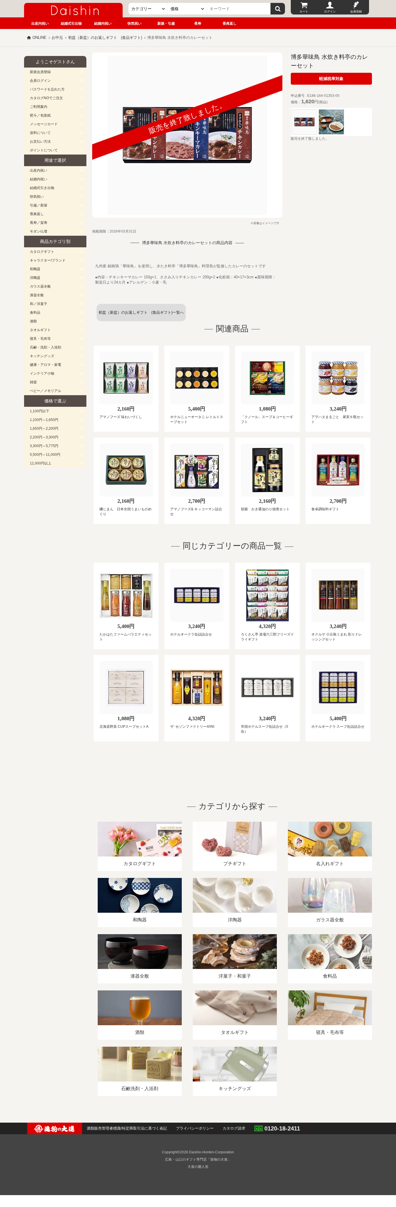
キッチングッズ (42, 356)
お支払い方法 (40, 141)
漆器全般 (37, 295)
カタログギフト (42, 252)
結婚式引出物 (71, 23)
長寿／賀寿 (38, 223)
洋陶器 (35, 278)
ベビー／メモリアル (45, 391)
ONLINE (39, 37)
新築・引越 (166, 23)
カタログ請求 (234, 1128)
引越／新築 (38, 205)
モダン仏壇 (38, 231)
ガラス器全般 (40, 286)
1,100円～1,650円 (44, 420)
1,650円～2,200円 (44, 428)
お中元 (57, 37)
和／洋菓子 (38, 304)
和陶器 (35, 269)
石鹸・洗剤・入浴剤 (45, 347)
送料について (40, 133)
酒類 (33, 321)
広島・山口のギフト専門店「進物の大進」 (198, 1159)
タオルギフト (40, 330)
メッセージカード (44, 124)
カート (303, 11)
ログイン (330, 11)
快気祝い (134, 23)
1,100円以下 (39, 411)
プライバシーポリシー (195, 1128)
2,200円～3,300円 (44, 437)
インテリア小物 (42, 373)
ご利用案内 (38, 107)
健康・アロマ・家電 (45, 365)
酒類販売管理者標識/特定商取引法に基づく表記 (127, 1128)
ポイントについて (44, 150)
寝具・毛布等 (40, 339)
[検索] (277, 8)
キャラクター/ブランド (48, 260)
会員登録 (356, 11)
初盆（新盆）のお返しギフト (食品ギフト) (105, 37)
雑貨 (33, 382)
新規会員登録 (40, 72)
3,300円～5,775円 (44, 446)
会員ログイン (40, 81)
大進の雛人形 (198, 1167)
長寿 (197, 23)
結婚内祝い (103, 23)
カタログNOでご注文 (46, 98)
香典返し (230, 23)
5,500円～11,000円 (45, 455)
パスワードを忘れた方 (47, 89)
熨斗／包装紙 (40, 115)
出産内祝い (40, 23)
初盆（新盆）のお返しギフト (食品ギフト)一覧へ (141, 312)
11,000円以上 (40, 463)
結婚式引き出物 (42, 188)
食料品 (35, 313)
